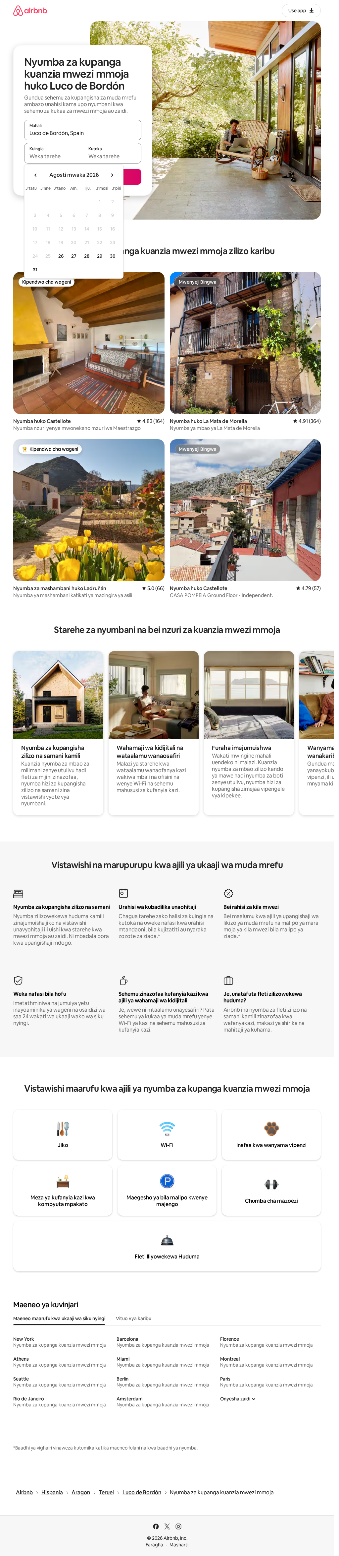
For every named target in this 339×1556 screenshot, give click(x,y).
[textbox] (53, 156)
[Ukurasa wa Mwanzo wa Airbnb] (30, 10)
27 (73, 256)
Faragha (154, 1545)
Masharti (179, 1545)
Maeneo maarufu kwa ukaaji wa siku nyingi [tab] (59, 1318)
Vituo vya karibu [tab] (133, 1318)
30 (113, 256)
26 (61, 256)
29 (99, 256)
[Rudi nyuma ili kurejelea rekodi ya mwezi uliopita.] (36, 175)
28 (86, 256)
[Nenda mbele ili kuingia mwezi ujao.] (112, 175)
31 (35, 270)
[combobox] (82, 133)
